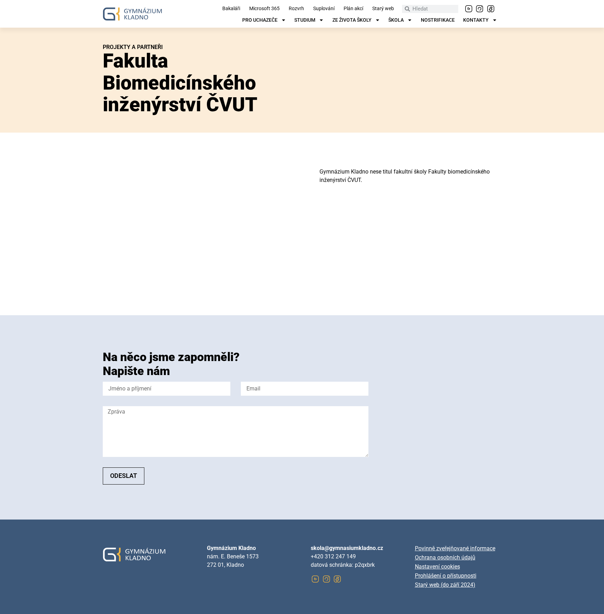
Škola (396, 20)
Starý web (383, 9)
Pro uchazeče (260, 20)
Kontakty (476, 20)
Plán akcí (353, 9)
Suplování (324, 9)
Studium (304, 20)
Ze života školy (352, 20)
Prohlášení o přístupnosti (445, 575)
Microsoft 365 (264, 9)
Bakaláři (231, 9)
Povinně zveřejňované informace (455, 548)
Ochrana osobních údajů (445, 557)
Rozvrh (296, 9)
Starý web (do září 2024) (445, 584)
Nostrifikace (438, 20)
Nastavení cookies (437, 566)
